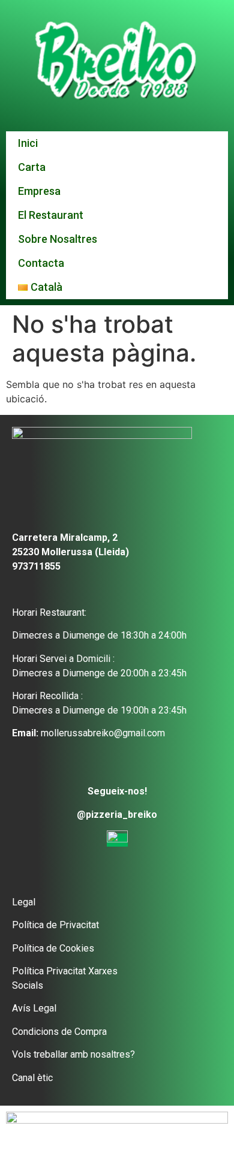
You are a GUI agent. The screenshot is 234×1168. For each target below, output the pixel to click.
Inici (28, 143)
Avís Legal (34, 1008)
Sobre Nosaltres (57, 239)
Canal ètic (32, 1077)
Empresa (39, 191)
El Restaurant (50, 215)
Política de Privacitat (55, 925)
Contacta (41, 263)
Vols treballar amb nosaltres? (73, 1054)
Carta (32, 167)
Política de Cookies (53, 948)
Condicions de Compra (59, 1031)
